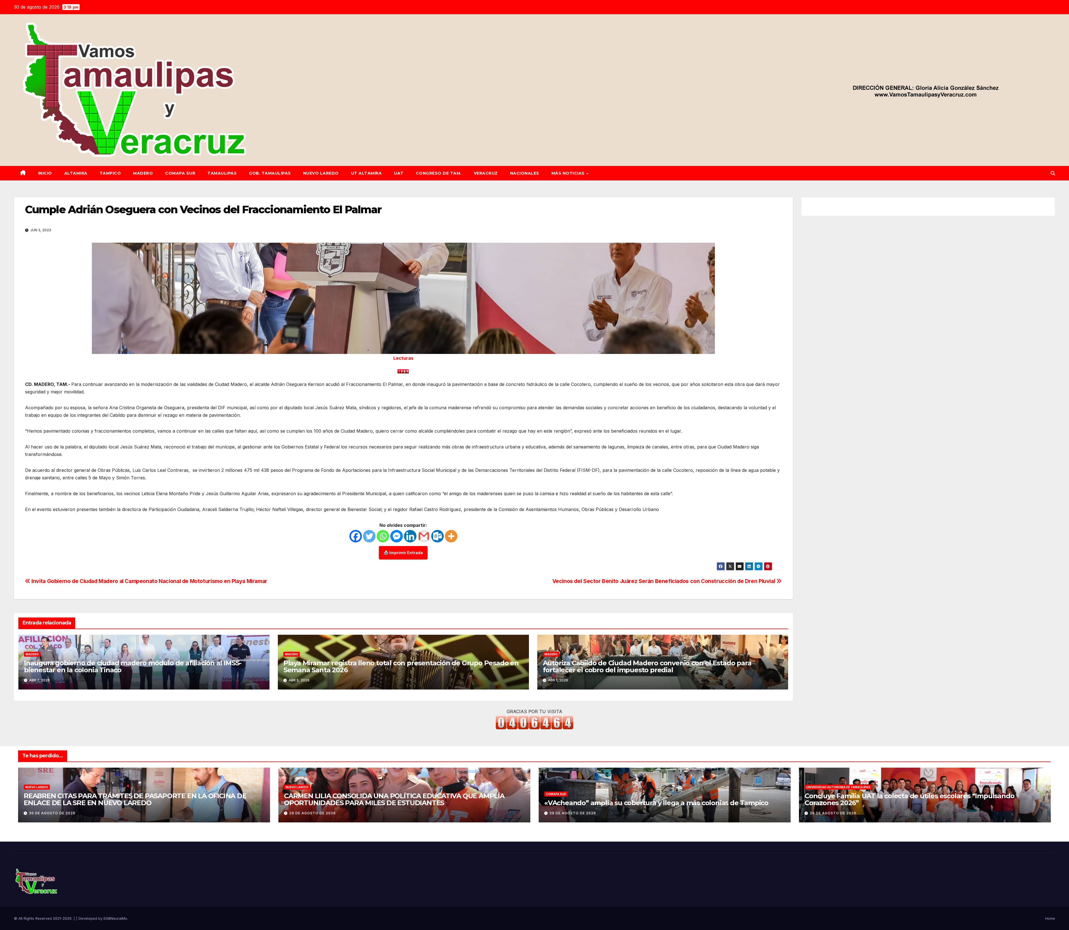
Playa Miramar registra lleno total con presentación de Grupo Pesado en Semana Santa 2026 (401, 666)
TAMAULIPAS (222, 173)
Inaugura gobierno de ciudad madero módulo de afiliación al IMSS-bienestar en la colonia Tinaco (132, 666)
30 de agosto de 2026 (52, 813)
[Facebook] (355, 536)
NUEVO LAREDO (321, 173)
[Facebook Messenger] (396, 536)
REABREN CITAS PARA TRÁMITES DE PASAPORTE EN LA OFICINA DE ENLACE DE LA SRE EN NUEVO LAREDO (135, 799)
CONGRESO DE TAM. (439, 173)
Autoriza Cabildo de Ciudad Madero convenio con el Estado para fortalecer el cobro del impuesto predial (647, 666)
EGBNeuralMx (115, 918)
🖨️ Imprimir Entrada (403, 552)
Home (1050, 918)
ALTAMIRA (75, 173)
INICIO (45, 173)
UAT (399, 173)
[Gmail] (424, 536)
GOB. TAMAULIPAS (270, 173)
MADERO (143, 173)
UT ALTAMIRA (366, 173)
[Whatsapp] (383, 536)
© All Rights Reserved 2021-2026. (43, 918)
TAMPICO (110, 173)
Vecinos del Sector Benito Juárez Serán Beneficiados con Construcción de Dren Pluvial (664, 581)
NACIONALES (524, 173)
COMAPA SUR (180, 173)
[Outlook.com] (437, 536)
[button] (1053, 173)
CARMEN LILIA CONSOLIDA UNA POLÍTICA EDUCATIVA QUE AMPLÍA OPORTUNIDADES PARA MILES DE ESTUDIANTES (394, 799)
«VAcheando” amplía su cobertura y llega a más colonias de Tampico (656, 803)
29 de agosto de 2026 (312, 813)
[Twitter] (369, 536)
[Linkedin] (410, 536)
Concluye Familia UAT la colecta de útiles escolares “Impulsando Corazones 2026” (909, 799)
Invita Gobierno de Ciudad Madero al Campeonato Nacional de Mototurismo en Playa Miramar (148, 581)
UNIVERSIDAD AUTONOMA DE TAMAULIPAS (838, 787)
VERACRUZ (486, 173)
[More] (451, 536)
